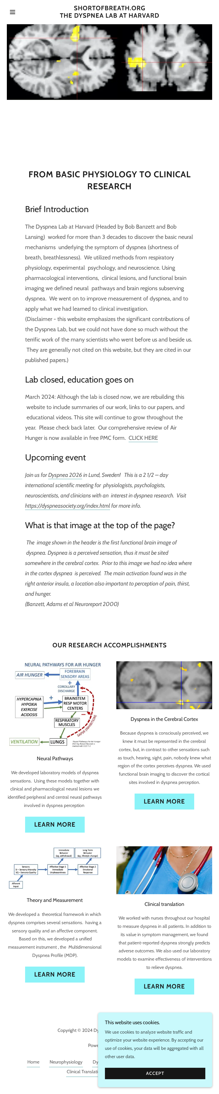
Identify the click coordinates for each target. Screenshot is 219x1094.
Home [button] (33, 1062)
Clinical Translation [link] (85, 1071)
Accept (155, 1073)
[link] (109, 16)
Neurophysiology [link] (66, 1062)
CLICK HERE (143, 437)
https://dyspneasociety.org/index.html (67, 505)
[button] (22, 12)
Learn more (55, 824)
